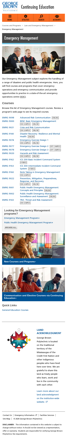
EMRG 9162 (8, 159)
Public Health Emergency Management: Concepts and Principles (39, 189)
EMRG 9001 (8, 187)
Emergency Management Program (20, 218)
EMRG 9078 (8, 149)
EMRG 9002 (8, 193)
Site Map (6, 419)
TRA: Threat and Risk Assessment (36, 200)
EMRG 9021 (8, 127)
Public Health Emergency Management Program (26, 222)
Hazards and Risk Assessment (34, 153)
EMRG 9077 (8, 146)
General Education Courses (15, 310)
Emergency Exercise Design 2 (34, 146)
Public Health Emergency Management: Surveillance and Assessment (39, 195)
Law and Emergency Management (38, 25)
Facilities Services (47, 415)
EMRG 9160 (8, 172)
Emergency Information (24, 415)
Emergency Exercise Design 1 (34, 140)
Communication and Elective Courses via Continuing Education (33, 296)
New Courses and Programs (19, 261)
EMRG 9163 (8, 166)
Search (41, 19)
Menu (9, 19)
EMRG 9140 (8, 133)
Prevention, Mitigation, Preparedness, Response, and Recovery (38, 180)
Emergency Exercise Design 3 (34, 149)
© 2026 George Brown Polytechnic (27, 419)
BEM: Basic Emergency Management (38, 121)
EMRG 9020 (8, 153)
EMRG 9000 (8, 121)
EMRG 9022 (8, 178)
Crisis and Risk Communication (35, 127)
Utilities (25, 19)
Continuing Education (37, 7)
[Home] (11, 7)
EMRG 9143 (8, 200)
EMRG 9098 (8, 117)
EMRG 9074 (8, 140)
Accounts (57, 19)
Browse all (10, 227)
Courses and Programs (11, 25)
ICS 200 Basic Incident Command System (40, 159)
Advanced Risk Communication (35, 117)
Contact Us (7, 415)
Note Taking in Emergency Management (40, 172)
